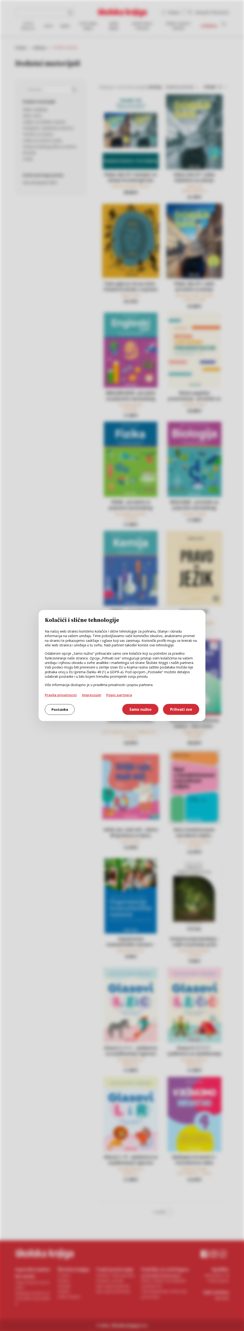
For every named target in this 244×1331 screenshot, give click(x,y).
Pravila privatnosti (61, 694)
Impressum (91, 694)
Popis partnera (119, 694)
